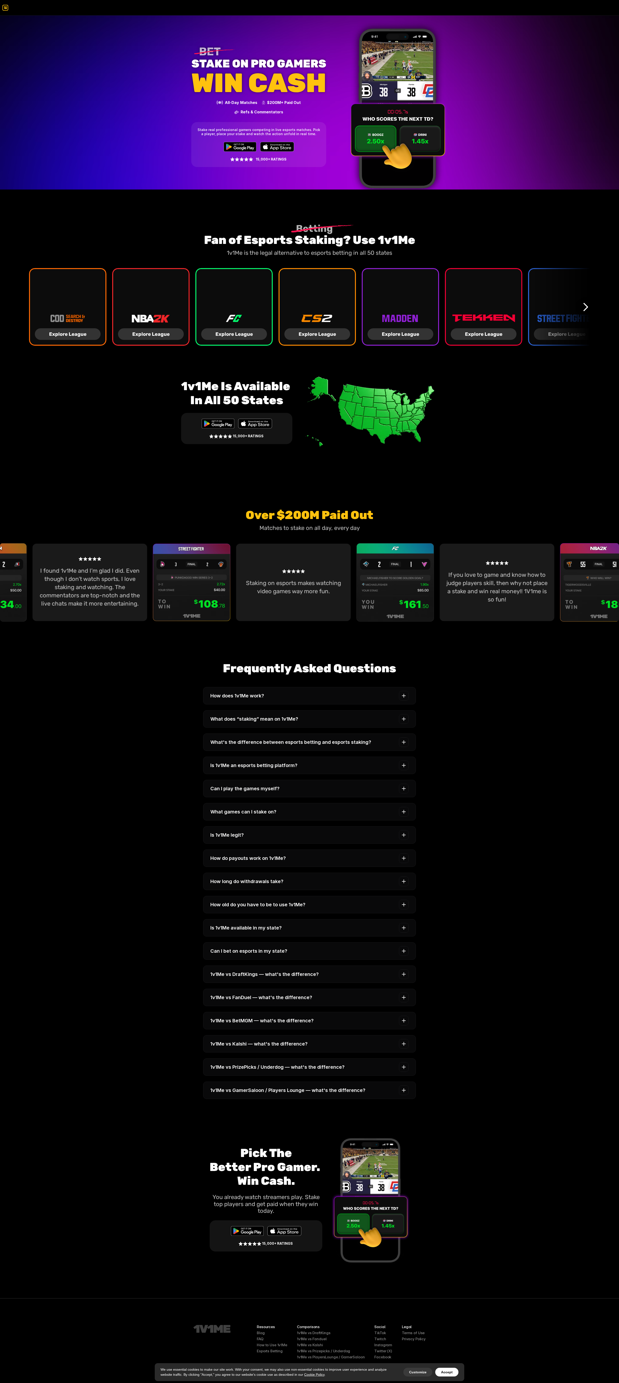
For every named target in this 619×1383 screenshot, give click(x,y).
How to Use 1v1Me (272, 1345)
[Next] (585, 306)
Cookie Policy (314, 1374)
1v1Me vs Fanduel (312, 1339)
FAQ (260, 1339)
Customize (418, 1372)
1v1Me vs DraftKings (314, 1333)
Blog (261, 1333)
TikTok (380, 1333)
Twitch (380, 1339)
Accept (447, 1372)
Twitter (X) (383, 1351)
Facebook (382, 1357)
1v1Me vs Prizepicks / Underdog (323, 1351)
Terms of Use (413, 1333)
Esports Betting (270, 1351)
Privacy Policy (414, 1339)
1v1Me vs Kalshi (310, 1345)
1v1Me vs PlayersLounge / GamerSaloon (331, 1357)
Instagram (383, 1345)
